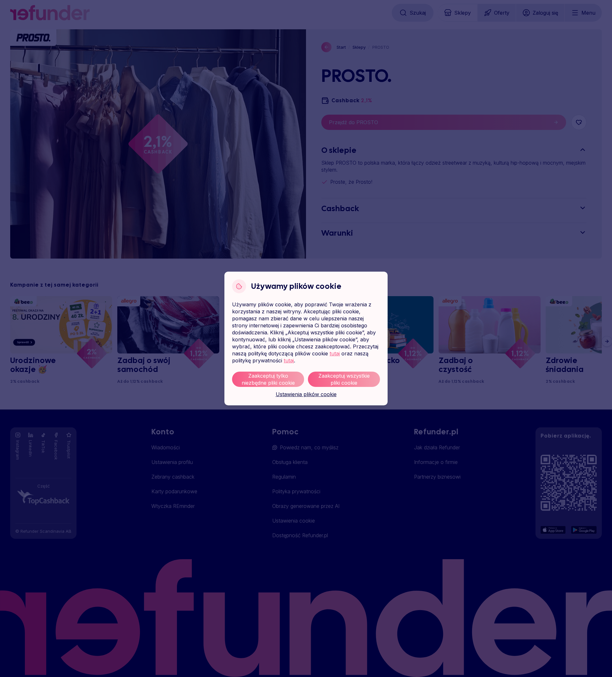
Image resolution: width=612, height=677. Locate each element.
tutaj (335, 353)
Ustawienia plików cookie (306, 394)
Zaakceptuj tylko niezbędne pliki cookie (268, 379)
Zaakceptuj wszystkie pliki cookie (344, 379)
